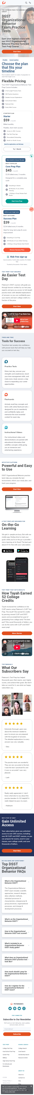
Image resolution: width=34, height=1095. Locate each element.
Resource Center (23, 1057)
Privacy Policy (7, 1081)
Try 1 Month (17, 149)
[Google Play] (23, 551)
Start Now (17, 52)
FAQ (19, 1081)
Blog (19, 1084)
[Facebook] (14, 1008)
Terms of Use (6, 1083)
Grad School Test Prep (9, 1051)
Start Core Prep (17, 201)
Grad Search (21, 1051)
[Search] (26, 2)
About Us (21, 1074)
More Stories (17, 633)
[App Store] (8, 551)
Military (5, 1057)
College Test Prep (7, 1048)
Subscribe (17, 1034)
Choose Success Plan (17, 250)
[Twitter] (10, 1008)
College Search (22, 1048)
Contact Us (21, 1077)
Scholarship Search (23, 1054)
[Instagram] (24, 1008)
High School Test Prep (9, 1061)
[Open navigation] (30, 2)
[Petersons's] (4, 2)
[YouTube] (19, 1008)
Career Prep (6, 1054)
